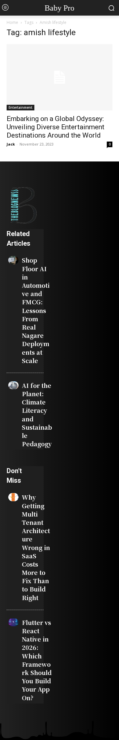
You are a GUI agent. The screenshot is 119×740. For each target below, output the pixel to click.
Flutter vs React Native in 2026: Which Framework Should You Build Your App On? (37, 660)
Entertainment (20, 107)
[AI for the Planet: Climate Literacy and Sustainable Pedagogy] (13, 385)
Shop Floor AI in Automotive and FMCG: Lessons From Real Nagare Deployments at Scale (36, 310)
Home (12, 22)
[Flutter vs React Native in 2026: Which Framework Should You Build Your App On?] (13, 622)
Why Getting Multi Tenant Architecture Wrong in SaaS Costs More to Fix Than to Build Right (36, 547)
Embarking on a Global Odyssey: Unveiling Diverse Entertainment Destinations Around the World (55, 127)
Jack (11, 144)
